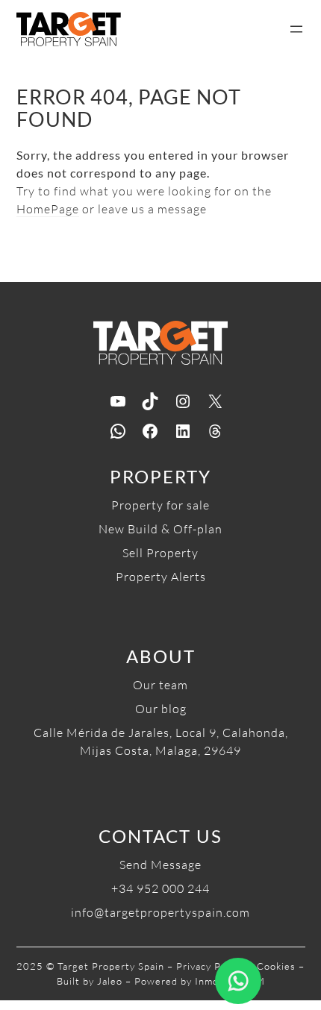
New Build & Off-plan (160, 528)
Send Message (160, 864)
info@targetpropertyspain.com (160, 912)
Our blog (161, 708)
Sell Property (160, 552)
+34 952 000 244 (160, 888)
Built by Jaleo (89, 981)
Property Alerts (161, 576)
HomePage (47, 208)
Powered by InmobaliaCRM (199, 981)
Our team (160, 684)
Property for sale (160, 505)
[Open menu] (296, 29)
